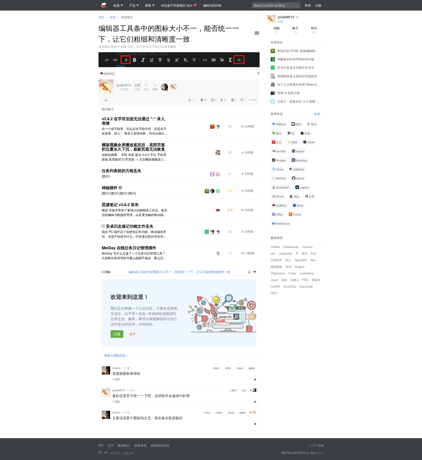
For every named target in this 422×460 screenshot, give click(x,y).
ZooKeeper (282, 187)
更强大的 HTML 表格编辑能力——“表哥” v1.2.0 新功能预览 (298, 50)
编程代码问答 (212, 5)
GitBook (281, 124)
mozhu (116, 368)
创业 (296, 196)
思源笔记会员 (160, 445)
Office (279, 214)
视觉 (304, 253)
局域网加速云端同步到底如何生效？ (298, 76)
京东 (278, 142)
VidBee (275, 246)
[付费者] (106, 100)
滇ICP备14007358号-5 (294, 452)
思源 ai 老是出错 (288, 93)
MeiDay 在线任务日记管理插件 (129, 248)
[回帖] (257, 33)
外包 (307, 133)
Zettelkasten (291, 246)
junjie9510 (118, 390)
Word (300, 205)
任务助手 (276, 260)
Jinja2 (274, 279)
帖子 (295, 30)
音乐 (313, 124)
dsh (273, 253)
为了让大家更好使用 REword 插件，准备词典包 (298, 84)
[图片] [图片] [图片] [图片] (119, 193)
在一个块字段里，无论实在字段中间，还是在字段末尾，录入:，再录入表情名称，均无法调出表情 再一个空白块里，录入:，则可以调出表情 (134, 131)
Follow (297, 214)
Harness (307, 246)
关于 (132, 333)
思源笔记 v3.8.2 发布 (120, 204)
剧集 (284, 279)
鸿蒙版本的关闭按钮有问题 (295, 59)
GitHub (300, 178)
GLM (288, 266)
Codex (292, 273)
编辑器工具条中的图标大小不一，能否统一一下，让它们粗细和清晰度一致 (179, 272)
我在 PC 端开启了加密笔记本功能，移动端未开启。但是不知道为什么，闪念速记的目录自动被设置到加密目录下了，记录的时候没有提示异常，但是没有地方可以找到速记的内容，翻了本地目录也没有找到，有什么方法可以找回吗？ (134, 234)
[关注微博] (105, 452)
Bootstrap (301, 160)
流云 (288, 260)
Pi (297, 253)
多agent (300, 266)
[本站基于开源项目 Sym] (100, 452)
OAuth (311, 142)
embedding (307, 273)
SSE (313, 253)
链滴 (321, 445)
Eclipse (300, 151)
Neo (312, 260)
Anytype (281, 160)
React (279, 169)
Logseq (304, 187)
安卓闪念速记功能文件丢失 (129, 226)
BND (294, 142)
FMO (274, 293)
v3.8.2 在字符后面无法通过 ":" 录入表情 (133, 121)
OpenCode (306, 286)
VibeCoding (278, 273)
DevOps (281, 151)
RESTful (281, 178)
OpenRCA (300, 260)
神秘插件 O (112, 187)
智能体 (316, 279)
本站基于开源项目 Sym (177, 5)
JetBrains (298, 169)
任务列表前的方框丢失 (121, 171)
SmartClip (290, 286)
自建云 (294, 279)
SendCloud (283, 223)
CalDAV (275, 286)
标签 (113, 17)
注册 (116, 333)
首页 (101, 17)
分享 (311, 196)
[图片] (106, 176)
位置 (137, 87)
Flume (280, 196)
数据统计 (124, 445)
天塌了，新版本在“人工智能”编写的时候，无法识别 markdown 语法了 (298, 101)
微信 (278, 133)
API (100, 445)
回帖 (277, 30)
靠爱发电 (140, 445)
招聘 (298, 124)
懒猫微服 (276, 266)
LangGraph (285, 253)
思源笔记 (127, 17)
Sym (313, 452)
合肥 (280, 21)
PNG (305, 279)
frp (293, 133)
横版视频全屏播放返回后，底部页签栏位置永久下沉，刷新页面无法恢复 (133, 147)
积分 (314, 30)
